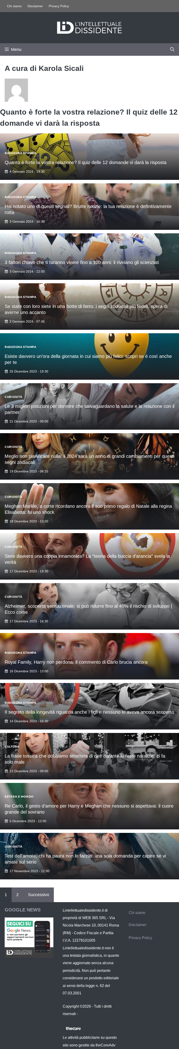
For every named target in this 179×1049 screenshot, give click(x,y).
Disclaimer (35, 6)
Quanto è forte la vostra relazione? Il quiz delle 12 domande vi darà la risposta (85, 162)
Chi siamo (14, 6)
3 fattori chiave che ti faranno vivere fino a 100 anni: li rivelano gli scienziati (82, 262)
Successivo (38, 894)
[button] (172, 49)
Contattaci (87, 1014)
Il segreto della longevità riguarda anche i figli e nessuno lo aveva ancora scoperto (89, 712)
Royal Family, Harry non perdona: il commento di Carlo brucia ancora (76, 662)
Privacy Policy (59, 6)
